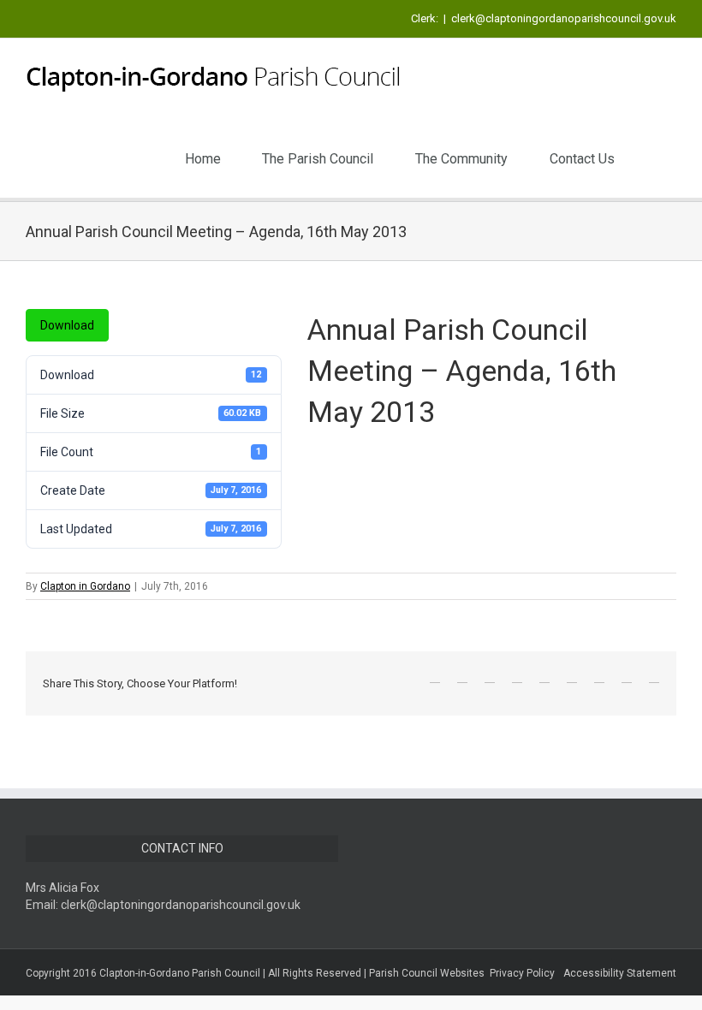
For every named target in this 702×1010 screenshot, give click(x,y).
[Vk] (627, 677)
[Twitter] (462, 677)
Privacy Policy (522, 973)
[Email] (654, 677)
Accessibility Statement (619, 973)
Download (67, 325)
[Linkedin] (572, 677)
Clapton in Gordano (85, 586)
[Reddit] (599, 677)
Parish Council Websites (427, 973)
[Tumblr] (517, 677)
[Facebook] (435, 677)
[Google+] (544, 677)
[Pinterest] (490, 677)
